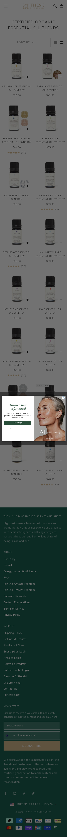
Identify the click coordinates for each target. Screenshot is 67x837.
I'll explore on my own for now (17, 429)
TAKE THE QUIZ (17, 423)
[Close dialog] (63, 397)
